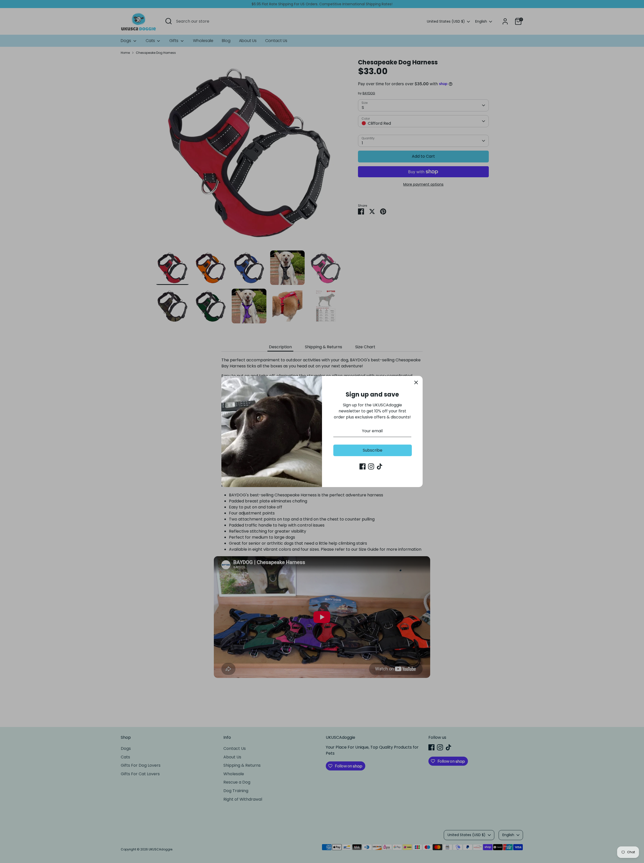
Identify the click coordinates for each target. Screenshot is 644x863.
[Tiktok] (380, 466)
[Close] (416, 382)
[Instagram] (371, 466)
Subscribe (372, 450)
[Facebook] (362, 466)
